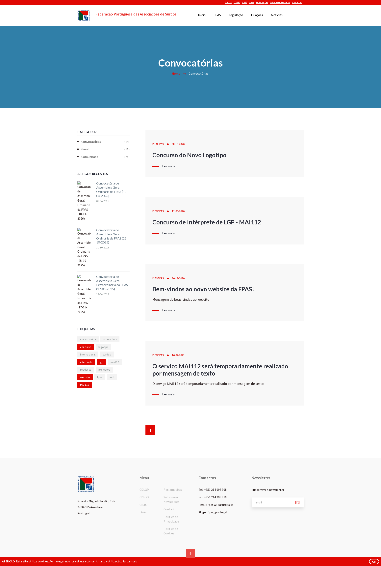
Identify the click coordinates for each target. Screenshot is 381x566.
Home (176, 73)
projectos (104, 369)
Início (202, 15)
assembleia (110, 339)
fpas (99, 377)
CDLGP (228, 2)
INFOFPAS (158, 144)
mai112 (115, 362)
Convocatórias (105, 142)
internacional (87, 354)
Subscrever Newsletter (280, 2)
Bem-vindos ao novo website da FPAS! (203, 289)
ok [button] (374, 561)
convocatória (88, 339)
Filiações (257, 15)
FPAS (217, 15)
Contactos (297, 2)
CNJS (244, 2)
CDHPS (237, 2)
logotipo (103, 347)
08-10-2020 (178, 144)
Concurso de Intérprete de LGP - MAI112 (206, 222)
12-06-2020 (178, 211)
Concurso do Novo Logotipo (189, 154)
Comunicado (105, 157)
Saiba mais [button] (129, 561)
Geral (105, 149)
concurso (85, 347)
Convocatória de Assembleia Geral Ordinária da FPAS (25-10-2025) (112, 236)
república (85, 369)
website (85, 377)
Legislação (236, 15)
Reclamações (262, 2)
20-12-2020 (178, 278)
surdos (107, 354)
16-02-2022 (178, 355)
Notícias (277, 15)
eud (112, 377)
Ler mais (168, 166)
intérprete (86, 362)
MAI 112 (84, 384)
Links (251, 2)
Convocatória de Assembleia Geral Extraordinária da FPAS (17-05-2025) (112, 283)
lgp (101, 362)
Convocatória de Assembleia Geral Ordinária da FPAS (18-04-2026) (112, 189)
